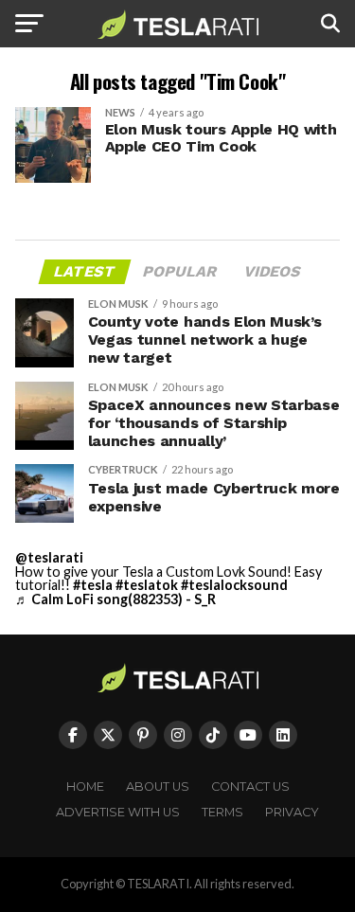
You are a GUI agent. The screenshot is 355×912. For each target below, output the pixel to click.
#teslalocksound (234, 585)
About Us (157, 786)
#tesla (93, 585)
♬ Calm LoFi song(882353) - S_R (115, 599)
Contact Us (250, 786)
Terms (222, 812)
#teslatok (146, 585)
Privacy (292, 812)
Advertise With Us (118, 812)
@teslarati (49, 557)
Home (85, 786)
